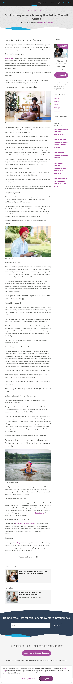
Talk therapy (9, 58)
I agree (46, 679)
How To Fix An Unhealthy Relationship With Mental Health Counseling (60, 168)
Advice (34, 3)
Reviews (45, 3)
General (56, 101)
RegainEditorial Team (45, 22)
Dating (56, 104)
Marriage (57, 108)
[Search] (66, 39)
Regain (19, 543)
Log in (58, 3)
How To (42, 10)
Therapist (57, 111)
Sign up (57, 625)
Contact (52, 3)
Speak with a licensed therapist (36, 653)
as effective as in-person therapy (25, 524)
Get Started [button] (61, 75)
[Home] (4, 3)
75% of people (39, 513)
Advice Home (32, 10)
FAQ (39, 3)
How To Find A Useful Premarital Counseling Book (61, 131)
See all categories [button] (60, 116)
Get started (67, 3)
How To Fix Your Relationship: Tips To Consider (61, 155)
